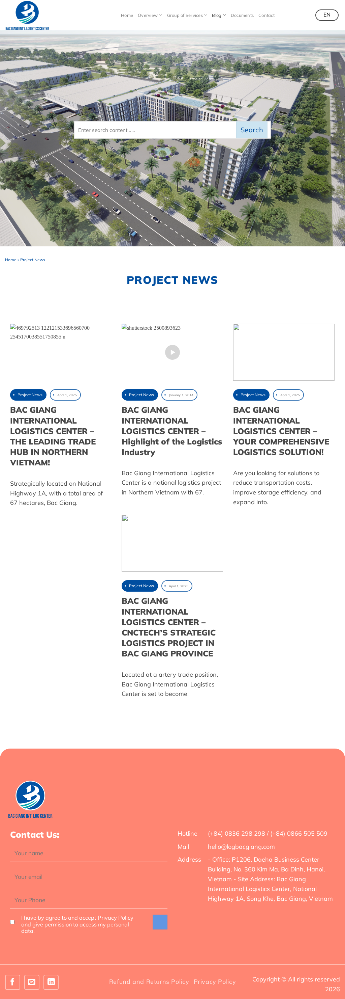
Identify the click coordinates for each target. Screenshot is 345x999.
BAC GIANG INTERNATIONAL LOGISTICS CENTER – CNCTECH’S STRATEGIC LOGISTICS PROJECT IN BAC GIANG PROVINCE (169, 627)
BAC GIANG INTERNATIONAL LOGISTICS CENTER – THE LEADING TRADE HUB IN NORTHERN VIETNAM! (53, 436)
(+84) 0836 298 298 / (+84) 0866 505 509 (267, 833)
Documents (242, 15)
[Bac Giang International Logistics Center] (38, 15)
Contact (266, 15)
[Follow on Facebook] (12, 982)
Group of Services (185, 15)
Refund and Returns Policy (149, 982)
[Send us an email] (31, 982)
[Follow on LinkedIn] (51, 982)
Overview (148, 15)
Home (127, 15)
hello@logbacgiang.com (241, 846)
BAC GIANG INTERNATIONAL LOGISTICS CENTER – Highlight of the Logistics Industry (172, 431)
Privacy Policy (215, 982)
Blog (216, 15)
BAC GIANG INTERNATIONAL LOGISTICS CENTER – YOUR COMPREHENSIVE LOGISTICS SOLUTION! (281, 431)
